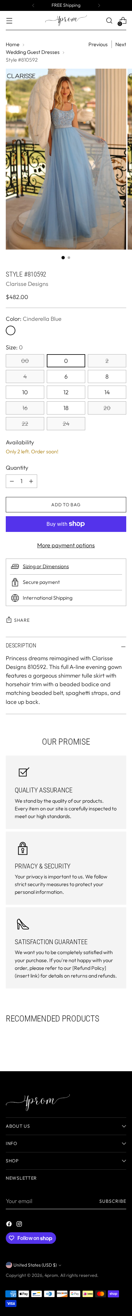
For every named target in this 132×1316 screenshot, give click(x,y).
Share (22, 620)
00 (25, 360)
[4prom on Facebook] (9, 1225)
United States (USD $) (35, 1265)
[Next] (99, 5)
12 (66, 392)
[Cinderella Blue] (10, 330)
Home (13, 44)
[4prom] (66, 20)
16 (25, 408)
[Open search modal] (109, 20)
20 (107, 408)
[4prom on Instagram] (20, 1225)
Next (120, 44)
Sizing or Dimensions (46, 566)
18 (66, 408)
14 (107, 392)
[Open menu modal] (9, 20)
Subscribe (113, 1201)
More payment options (66, 545)
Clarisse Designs (27, 283)
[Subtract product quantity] (31, 481)
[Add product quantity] (12, 481)
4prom (51, 1275)
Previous (98, 44)
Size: (14, 347)
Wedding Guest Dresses (33, 52)
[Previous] (33, 5)
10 (25, 392)
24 (66, 423)
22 (25, 423)
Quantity (17, 467)
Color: (34, 318)
